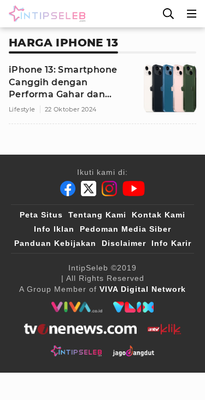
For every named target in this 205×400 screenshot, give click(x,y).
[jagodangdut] (134, 350)
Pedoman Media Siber (125, 229)
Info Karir (171, 243)
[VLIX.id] (133, 307)
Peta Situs (41, 214)
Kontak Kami (158, 214)
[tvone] (80, 328)
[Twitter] (88, 188)
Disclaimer (124, 243)
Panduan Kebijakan (55, 243)
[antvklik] (164, 328)
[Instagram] (109, 188)
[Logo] (45, 13)
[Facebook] (67, 188)
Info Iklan (54, 229)
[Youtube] (133, 188)
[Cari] (168, 13)
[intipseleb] (76, 350)
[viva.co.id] (76, 307)
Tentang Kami (97, 214)
